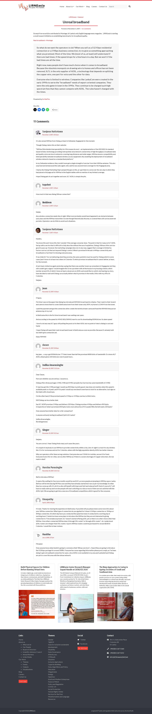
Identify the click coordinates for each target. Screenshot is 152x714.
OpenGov (51, 677)
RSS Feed (84, 648)
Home (62, 6)
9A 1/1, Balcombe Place (118, 642)
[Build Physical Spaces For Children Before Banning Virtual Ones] (37, 604)
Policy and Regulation (55, 684)
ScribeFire (46, 99)
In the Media (27, 657)
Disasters (51, 659)
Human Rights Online (55, 692)
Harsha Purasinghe (52, 467)
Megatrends (52, 672)
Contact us (103, 6)
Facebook (83, 644)
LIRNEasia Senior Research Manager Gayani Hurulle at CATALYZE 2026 (75, 568)
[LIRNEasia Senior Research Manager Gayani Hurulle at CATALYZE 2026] (76, 608)
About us (69, 6)
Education (51, 669)
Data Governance (54, 652)
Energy (50, 674)
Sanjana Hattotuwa (52, 131)
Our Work (79, 6)
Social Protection (54, 689)
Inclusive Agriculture (55, 662)
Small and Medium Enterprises (58, 679)
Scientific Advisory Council (32, 652)
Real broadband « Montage (43, 40)
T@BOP (51, 642)
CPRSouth (51, 657)
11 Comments (86, 29)
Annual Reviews (28, 654)
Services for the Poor (55, 694)
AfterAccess (52, 654)
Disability (51, 650)
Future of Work (53, 682)
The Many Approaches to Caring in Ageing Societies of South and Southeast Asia (113, 569)
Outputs (26, 667)
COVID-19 (52, 687)
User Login (23, 681)
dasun (45, 344)
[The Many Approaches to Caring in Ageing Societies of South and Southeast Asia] (115, 606)
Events (25, 664)
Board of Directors (29, 650)
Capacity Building (54, 664)
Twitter (83, 640)
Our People (27, 647)
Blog (88, 6)
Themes (25, 662)
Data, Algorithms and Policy (58, 667)
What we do (27, 645)
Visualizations (28, 669)
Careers (94, 6)
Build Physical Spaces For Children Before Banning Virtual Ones (35, 568)
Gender (50, 640)
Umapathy (47, 499)
